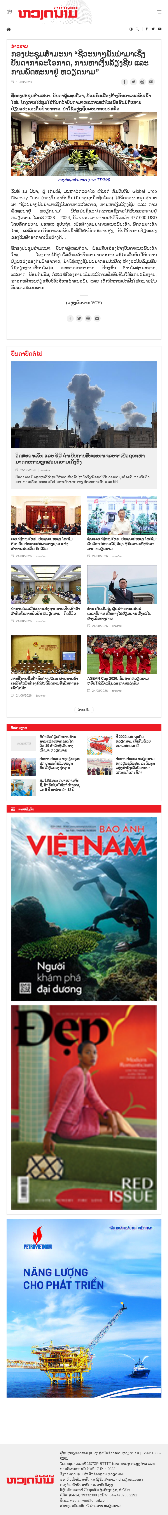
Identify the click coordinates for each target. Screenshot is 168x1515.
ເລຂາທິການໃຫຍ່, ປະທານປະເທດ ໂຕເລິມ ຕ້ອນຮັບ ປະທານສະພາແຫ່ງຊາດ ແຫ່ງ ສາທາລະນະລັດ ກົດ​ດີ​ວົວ (42, 544)
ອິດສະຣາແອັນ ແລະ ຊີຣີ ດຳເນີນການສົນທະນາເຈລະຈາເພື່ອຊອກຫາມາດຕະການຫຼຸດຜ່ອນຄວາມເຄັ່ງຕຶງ (80, 459)
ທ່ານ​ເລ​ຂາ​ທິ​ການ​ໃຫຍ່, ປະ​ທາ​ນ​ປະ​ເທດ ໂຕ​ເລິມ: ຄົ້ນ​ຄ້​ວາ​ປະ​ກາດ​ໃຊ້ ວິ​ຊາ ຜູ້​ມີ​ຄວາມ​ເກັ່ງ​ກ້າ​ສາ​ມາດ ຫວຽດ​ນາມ (122, 544)
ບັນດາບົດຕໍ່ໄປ (26, 353)
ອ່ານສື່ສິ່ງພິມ (26, 809)
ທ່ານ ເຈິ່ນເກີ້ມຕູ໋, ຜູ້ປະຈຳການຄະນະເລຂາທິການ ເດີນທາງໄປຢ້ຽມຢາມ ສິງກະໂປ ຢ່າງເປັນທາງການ (119, 613)
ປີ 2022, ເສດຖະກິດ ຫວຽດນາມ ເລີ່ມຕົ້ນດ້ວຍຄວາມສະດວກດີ (133, 741)
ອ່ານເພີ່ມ (84, 710)
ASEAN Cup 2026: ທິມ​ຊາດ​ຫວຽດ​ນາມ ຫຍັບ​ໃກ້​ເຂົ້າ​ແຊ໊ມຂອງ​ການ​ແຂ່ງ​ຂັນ (118, 680)
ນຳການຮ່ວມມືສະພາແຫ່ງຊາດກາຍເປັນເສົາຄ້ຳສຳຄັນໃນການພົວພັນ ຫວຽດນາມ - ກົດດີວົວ (45, 611)
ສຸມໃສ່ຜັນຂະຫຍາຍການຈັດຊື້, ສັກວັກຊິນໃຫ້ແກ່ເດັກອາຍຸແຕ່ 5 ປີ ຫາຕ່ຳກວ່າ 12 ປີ (60, 785)
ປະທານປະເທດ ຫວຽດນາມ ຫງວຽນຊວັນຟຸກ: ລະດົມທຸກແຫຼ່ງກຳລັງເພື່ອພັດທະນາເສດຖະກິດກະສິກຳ (135, 765)
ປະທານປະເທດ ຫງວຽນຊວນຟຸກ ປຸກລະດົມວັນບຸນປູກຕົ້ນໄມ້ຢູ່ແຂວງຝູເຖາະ (60, 763)
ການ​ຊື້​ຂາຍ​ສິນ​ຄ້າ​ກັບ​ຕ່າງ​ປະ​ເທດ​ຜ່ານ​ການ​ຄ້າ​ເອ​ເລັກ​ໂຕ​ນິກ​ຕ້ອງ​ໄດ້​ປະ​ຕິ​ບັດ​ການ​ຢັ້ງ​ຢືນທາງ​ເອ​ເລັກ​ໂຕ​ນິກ (45, 683)
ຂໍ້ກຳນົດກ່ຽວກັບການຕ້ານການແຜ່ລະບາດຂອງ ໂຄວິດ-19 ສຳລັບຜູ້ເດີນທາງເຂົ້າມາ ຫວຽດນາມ (58, 743)
